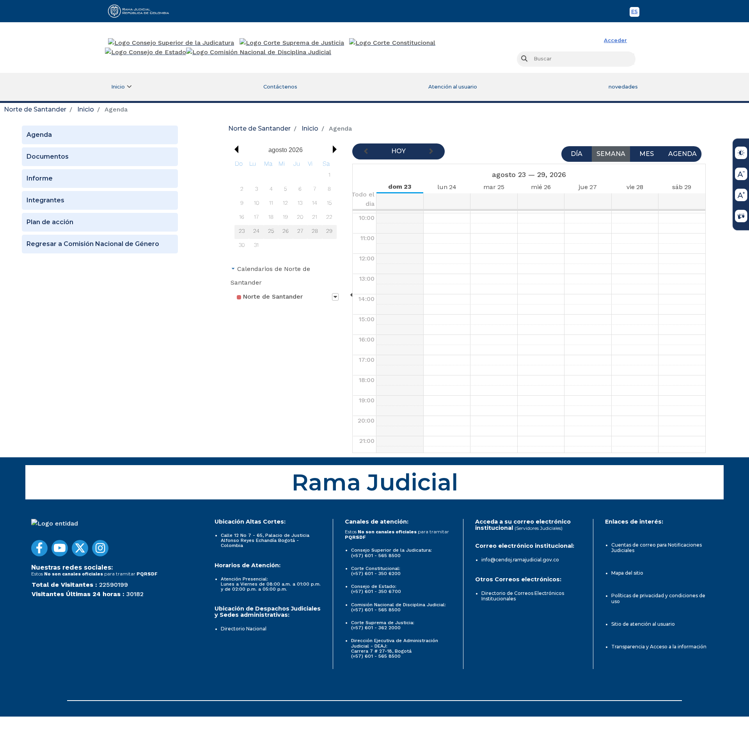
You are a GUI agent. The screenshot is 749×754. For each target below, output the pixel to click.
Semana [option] (610, 154)
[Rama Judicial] (142, 11)
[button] (234, 149)
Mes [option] (646, 154)
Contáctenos (280, 87)
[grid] (285, 206)
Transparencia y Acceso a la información (658, 647)
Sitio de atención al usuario (643, 624)
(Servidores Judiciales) (539, 528)
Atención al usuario (452, 87)
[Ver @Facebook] (39, 548)
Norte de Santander (35, 109)
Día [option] (576, 154)
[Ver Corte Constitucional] (392, 43)
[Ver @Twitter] (80, 548)
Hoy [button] (398, 151)
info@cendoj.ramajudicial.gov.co (520, 560)
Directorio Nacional (243, 629)
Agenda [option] (682, 154)
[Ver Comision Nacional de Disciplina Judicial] (258, 52)
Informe (40, 178)
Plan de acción (50, 222)
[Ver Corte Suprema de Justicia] (292, 43)
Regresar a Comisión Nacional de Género (93, 244)
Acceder (615, 40)
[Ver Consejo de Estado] (145, 52)
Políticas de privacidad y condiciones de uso (658, 598)
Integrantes (45, 200)
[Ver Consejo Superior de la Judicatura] (171, 43)
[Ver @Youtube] (59, 548)
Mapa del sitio (627, 573)
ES (635, 13)
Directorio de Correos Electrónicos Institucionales (522, 596)
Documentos (48, 156)
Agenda (39, 134)
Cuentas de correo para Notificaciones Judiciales (656, 547)
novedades (623, 87)
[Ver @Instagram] (100, 548)
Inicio (85, 109)
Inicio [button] (118, 87)
